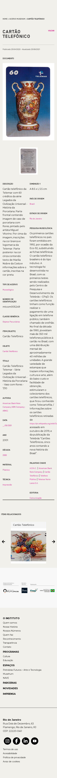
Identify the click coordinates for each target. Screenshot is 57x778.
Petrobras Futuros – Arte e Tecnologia (22, 670)
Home (5, 19)
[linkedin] (25, 741)
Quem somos (10, 623)
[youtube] (34, 741)
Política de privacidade (14, 757)
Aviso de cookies (11, 761)
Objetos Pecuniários (11, 322)
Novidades (10, 688)
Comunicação (36, 498)
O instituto (11, 618)
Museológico (8, 290)
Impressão (7, 485)
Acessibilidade (10, 753)
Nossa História (10, 627)
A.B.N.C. (33, 468)
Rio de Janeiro (36, 218)
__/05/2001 (7, 425)
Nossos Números (12, 631)
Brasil (32, 204)
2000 (5, 455)
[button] (3, 541)
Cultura (6, 656)
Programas (11, 651)
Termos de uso (10, 749)
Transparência (10, 643)
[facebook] (16, 741)
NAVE (6, 678)
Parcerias (10, 682)
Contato (7, 647)
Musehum (8, 674)
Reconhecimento (12, 639)
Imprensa (9, 694)
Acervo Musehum (17, 19)
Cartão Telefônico (10, 351)
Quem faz (8, 635)
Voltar (51, 31)
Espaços (9, 665)
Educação (8, 660)
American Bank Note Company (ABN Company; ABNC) (14, 407)
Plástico (6, 470)
